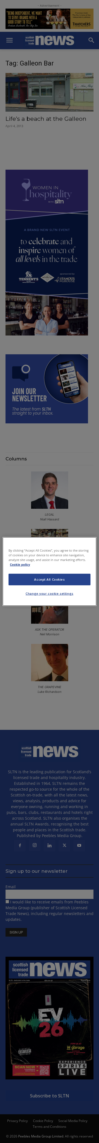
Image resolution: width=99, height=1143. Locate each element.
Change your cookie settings (49, 593)
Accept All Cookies (49, 579)
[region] (49, 571)
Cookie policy (20, 564)
